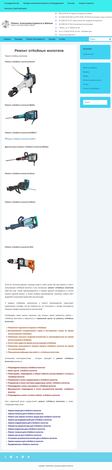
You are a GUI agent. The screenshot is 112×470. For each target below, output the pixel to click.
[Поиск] (110, 39)
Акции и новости (86, 3)
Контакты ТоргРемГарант (15, 8)
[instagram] (11, 457)
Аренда (52, 39)
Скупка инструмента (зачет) (92, 80)
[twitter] (28, 457)
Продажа (18, 39)
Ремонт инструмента (35, 39)
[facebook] (5, 457)
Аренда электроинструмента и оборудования (43, 3)
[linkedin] (23, 457)
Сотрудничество (11, 3)
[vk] (17, 457)
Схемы (62, 39)
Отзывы (71, 3)
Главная (7, 39)
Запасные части (88, 54)
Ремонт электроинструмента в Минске (32, 23)
